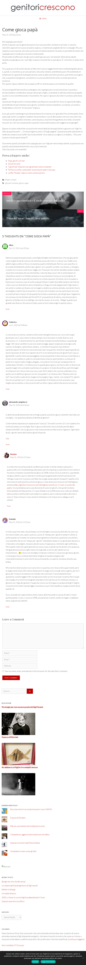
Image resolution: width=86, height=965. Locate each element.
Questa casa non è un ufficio (13, 901)
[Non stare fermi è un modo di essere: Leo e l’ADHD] (4, 812)
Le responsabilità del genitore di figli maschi (20, 885)
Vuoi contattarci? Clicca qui (13, 945)
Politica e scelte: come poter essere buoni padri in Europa (31, 170)
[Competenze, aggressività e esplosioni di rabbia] (4, 837)
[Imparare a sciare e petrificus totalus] (4, 846)
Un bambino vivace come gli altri (23, 851)
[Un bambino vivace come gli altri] (4, 854)
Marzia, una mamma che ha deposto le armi (27, 826)
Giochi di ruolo (14, 164)
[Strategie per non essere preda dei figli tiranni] (18, 733)
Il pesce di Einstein (10, 737)
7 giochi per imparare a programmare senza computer (30, 167)
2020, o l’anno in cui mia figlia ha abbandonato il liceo (23, 897)
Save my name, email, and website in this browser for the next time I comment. (36, 671)
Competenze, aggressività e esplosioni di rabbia (29, 834)
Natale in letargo (8, 889)
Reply (8, 309)
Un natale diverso (9, 893)
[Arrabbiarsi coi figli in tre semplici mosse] (18, 794)
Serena (13, 454)
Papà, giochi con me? (16, 161)
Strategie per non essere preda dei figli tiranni (22, 707)
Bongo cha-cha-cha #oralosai (14, 881)
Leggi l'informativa (48, 962)
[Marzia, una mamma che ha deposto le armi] (4, 829)
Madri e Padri (10, 180)
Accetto (35, 962)
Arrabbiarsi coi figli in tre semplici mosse (20, 767)
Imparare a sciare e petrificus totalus (25, 843)
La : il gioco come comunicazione (26, 173)
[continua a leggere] (76, 939)
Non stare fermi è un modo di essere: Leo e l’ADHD (31, 809)
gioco (21, 183)
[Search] (30, 691)
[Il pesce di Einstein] (18, 763)
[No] (83, 958)
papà (26, 183)
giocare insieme (11, 183)
